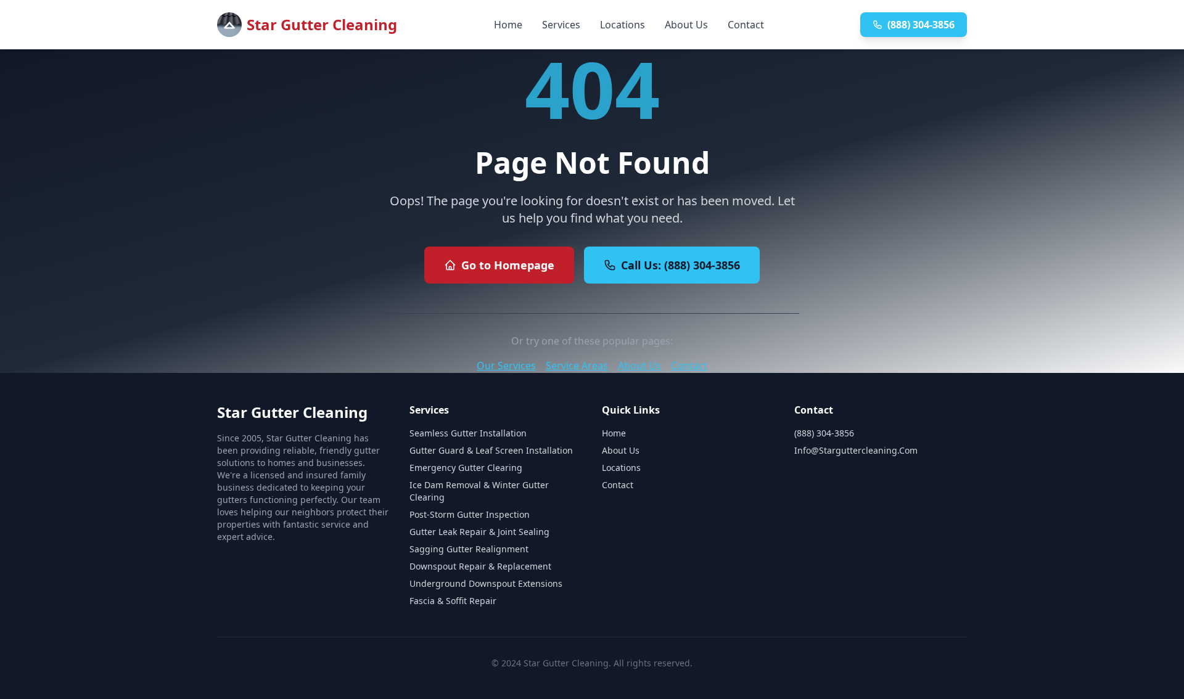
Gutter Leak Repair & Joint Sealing (479, 532)
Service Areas (577, 365)
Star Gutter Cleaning (322, 24)
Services (561, 24)
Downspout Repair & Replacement (480, 566)
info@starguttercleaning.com (856, 450)
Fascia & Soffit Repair (452, 601)
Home (508, 24)
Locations (622, 24)
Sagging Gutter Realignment (468, 549)
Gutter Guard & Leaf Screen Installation (491, 450)
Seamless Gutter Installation (468, 433)
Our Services (506, 365)
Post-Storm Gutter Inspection (469, 514)
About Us (686, 24)
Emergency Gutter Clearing (465, 467)
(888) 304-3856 (921, 24)
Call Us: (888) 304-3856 (680, 265)
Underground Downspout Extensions (485, 583)
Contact (746, 24)
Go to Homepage (507, 265)
